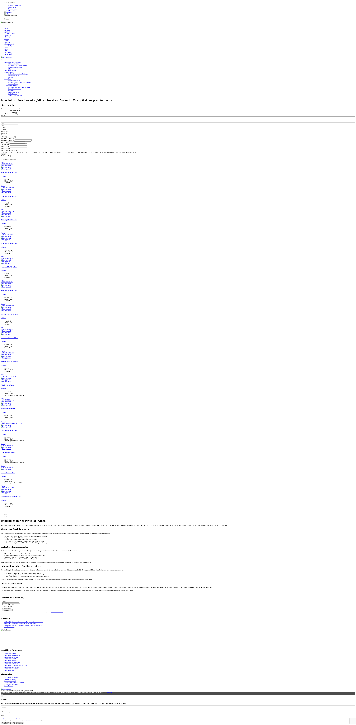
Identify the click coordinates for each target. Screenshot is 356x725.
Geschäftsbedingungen (11, 684)
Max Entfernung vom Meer (9, 150)
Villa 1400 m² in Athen (8, 408)
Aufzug (5, 152)
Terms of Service (35, 720)
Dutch (6, 40)
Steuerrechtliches (13, 84)
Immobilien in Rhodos (11, 660)
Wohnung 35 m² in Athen (9, 267)
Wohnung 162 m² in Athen (9, 290)
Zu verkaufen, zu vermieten (9, 109)
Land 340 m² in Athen (8, 473)
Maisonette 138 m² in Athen (9, 338)
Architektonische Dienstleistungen (18, 74)
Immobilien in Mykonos (11, 667)
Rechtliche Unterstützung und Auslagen (19, 87)
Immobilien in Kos (9, 670)
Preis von (3, 127)
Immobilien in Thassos (11, 664)
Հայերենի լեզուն (10, 33)
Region (3, 115)
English (6, 28)
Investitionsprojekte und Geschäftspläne (19, 82)
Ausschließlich (133, 152)
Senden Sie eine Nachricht (12, 723)
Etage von (4, 135)
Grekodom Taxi (12, 94)
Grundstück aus (5, 146)
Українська (7, 52)
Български (7, 35)
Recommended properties (11, 677)
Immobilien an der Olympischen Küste (15, 665)
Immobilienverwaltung (14, 89)
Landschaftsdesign (13, 75)
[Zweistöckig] (16, 114)
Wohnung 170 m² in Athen (9, 196)
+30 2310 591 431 (9, 10)
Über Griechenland (13, 64)
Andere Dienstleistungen (11, 85)
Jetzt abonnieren (7, 610)
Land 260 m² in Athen (8, 452)
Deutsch (6, 39)
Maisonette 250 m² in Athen (9, 314)
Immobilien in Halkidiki (11, 657)
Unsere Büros (12, 7)
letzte (6, 516)
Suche (3, 154)
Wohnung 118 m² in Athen (9, 243)
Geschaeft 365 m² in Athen (9, 430)
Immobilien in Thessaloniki (12, 655)
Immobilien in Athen (10, 654)
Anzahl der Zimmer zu (7, 140)
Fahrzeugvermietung (14, 92)
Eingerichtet (26, 152)
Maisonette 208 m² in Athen (9, 361)
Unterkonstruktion (81, 152)
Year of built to (5, 144)
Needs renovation (121, 152)
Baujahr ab (4, 142)
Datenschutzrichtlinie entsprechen (57, 612)
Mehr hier (109, 692)
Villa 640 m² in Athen (7, 385)
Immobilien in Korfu (10, 659)
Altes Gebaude (93, 152)
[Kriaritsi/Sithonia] (11, 608)
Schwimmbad (43, 152)
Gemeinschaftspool (55, 152)
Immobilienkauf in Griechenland (17, 65)
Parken (19, 152)
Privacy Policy (27, 720)
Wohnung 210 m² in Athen (9, 220)
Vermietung (11, 90)
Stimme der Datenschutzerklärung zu (12, 718)
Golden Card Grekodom (15, 95)
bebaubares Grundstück (107, 152)
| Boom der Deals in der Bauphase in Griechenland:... (23, 622)
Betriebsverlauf (12, 9)
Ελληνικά (7, 30)
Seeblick (11, 152)
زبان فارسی (8, 45)
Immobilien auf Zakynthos (12, 662)
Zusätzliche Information (15, 67)
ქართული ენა (9, 44)
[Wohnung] (16, 112)
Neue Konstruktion (68, 152)
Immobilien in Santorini (11, 669)
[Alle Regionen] (11, 603)
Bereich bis (4, 133)
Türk (5, 50)
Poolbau (10, 77)
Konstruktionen (9, 72)
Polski (6, 47)
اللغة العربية (8, 54)
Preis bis (3, 129)
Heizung (34, 152)
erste (5, 514)
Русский (7, 32)
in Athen (3, 176)
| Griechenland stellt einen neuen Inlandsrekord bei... (23, 625)
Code (2, 123)
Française (7, 42)
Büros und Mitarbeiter (14, 5)
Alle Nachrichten (9, 627)
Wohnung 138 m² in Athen (9, 172)
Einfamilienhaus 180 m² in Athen (11, 496)
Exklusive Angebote (10, 681)
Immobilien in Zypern (10, 70)
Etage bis (3, 136)
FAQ (9, 69)
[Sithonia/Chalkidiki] (11, 606)
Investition (7, 79)
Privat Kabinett (8, 686)
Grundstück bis (5, 148)
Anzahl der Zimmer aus (8, 138)
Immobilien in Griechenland (12, 62)
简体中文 (7, 37)
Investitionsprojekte (14, 80)
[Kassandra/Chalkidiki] (11, 605)
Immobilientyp (5, 114)
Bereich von (4, 131)
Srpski (6, 49)
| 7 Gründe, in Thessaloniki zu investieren (20, 623)
